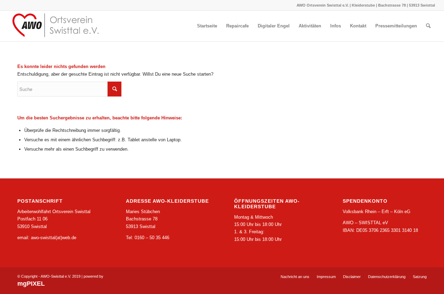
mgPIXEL (31, 283)
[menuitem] (207, 26)
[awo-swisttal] (61, 26)
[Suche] (428, 26)
